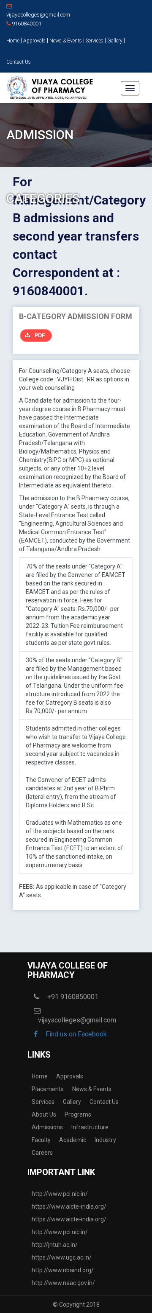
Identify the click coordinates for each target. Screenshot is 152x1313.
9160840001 (26, 23)
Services (94, 41)
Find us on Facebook (75, 1034)
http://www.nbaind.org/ (63, 1270)
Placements (48, 1089)
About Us (44, 1114)
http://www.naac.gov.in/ (63, 1282)
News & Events (65, 41)
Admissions (47, 1127)
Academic (72, 1140)
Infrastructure (90, 1127)
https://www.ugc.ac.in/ (62, 1257)
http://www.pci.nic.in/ (60, 1193)
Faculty (41, 1140)
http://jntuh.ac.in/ (55, 1244)
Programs (78, 1114)
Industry (105, 1140)
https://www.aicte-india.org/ (69, 1206)
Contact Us (18, 62)
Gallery (114, 41)
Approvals (34, 41)
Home (12, 41)
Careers (42, 1152)
